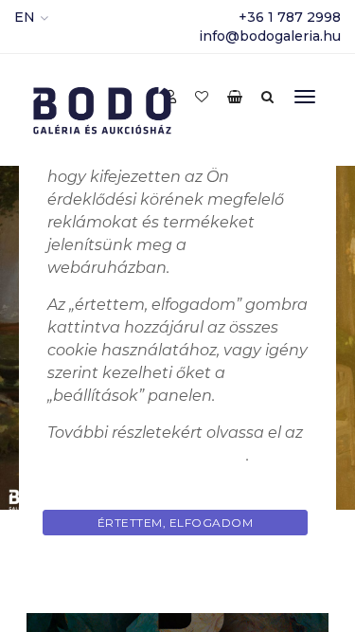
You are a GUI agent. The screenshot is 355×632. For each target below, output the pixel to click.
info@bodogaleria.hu (270, 36)
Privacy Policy (178, 567)
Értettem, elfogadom (176, 522)
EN (24, 17)
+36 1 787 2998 (290, 17)
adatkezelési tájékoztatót (146, 455)
